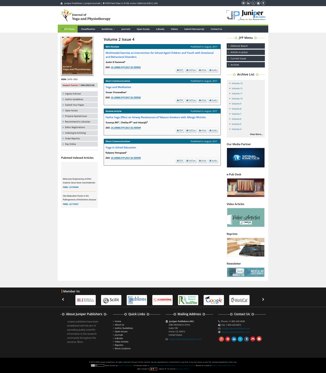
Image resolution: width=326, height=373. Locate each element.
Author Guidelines (74, 99)
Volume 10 (237, 98)
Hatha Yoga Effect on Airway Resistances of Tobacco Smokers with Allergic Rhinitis (156, 117)
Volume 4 (236, 129)
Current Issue (238, 58)
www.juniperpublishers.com (235, 331)
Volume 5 (236, 124)
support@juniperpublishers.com (185, 339)
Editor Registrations (75, 127)
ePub (203, 70)
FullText (192, 70)
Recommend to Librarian (77, 121)
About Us (119, 324)
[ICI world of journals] (85, 299)
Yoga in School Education (121, 147)
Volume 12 (237, 88)
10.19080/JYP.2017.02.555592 (126, 97)
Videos (174, 29)
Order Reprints (72, 138)
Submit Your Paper (74, 104)
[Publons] (137, 299)
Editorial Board (239, 45)
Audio (214, 70)
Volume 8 (236, 108)
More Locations (123, 348)
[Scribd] (239, 299)
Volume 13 (237, 83)
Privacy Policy (183, 369)
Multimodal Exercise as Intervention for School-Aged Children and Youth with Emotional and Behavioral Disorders (160, 55)
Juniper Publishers (73, 3)
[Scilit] (111, 299)
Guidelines (109, 29)
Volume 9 (236, 103)
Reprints (119, 345)
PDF (181, 70)
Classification (88, 29)
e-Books (160, 29)
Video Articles (121, 341)
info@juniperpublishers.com (235, 328)
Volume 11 (237, 93)
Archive (235, 64)
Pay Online (70, 144)
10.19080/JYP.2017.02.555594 (126, 128)
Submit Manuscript (194, 29)
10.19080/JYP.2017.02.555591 (126, 67)
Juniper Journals (93, 3)
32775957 (74, 201)
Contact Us (216, 29)
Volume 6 (236, 118)
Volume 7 (236, 113)
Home (118, 321)
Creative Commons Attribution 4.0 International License (172, 365)
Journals (125, 29)
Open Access (143, 29)
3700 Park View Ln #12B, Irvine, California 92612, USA (131, 3)
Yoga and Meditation (118, 87)
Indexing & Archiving (75, 132)
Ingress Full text (73, 93)
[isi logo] (162, 299)
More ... (81, 342)
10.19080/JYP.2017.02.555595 (126, 158)
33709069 (74, 184)
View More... (256, 134)
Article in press (239, 52)
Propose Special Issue (76, 116)
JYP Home (69, 29)
